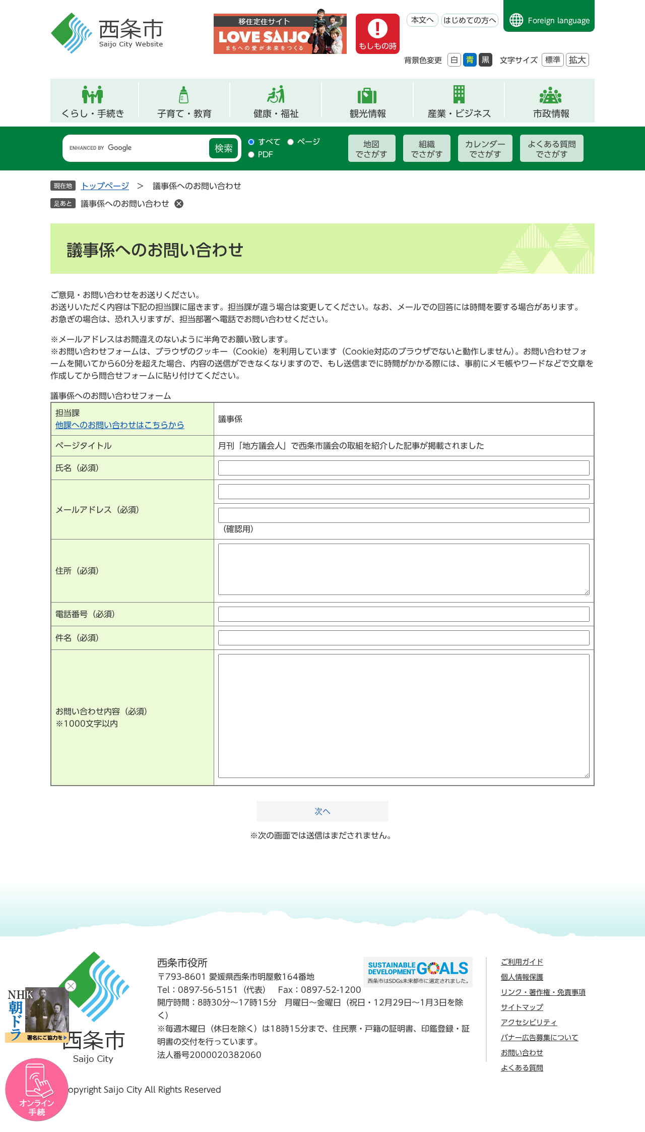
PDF (265, 154)
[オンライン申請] (37, 1090)
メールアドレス (99, 510)
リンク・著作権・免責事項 (543, 992)
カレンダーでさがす (485, 149)
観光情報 (368, 113)
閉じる (70, 986)
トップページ (105, 186)
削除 (178, 203)
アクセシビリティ (529, 1022)
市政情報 (551, 113)
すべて (269, 142)
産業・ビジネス (459, 113)
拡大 (577, 59)
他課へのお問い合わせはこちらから (119, 425)
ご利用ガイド (522, 962)
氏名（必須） (79, 468)
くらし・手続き (92, 113)
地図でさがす (371, 149)
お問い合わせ (522, 1052)
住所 (79, 571)
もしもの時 (378, 46)
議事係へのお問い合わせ (125, 204)
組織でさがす (427, 149)
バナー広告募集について (539, 1037)
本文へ (422, 20)
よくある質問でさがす (552, 149)
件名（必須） (79, 638)
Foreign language (559, 20)
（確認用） (238, 529)
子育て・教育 (184, 113)
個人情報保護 (522, 977)
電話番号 (87, 614)
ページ (308, 142)
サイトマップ (522, 1007)
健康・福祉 (276, 113)
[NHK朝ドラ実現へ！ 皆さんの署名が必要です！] (37, 1015)
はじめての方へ (469, 20)
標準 (552, 60)
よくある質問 (522, 1067)
